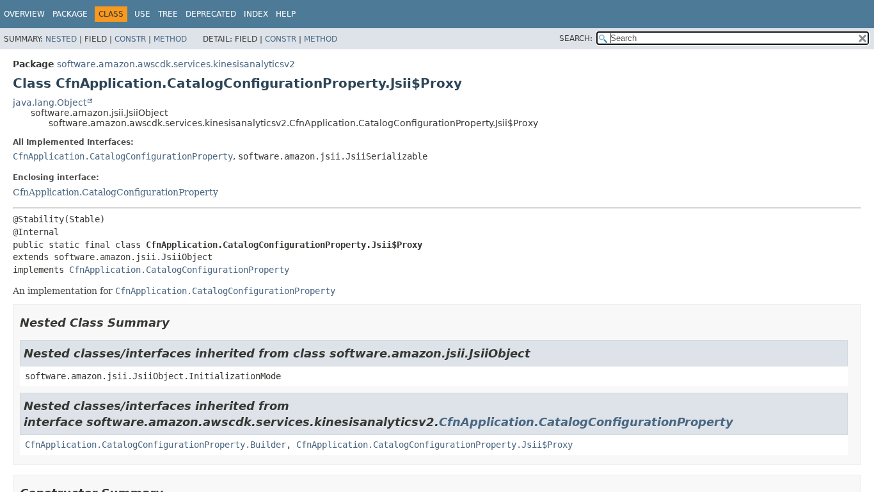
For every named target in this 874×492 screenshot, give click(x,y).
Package (70, 14)
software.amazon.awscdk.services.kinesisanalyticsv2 (176, 64)
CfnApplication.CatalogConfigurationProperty (123, 156)
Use (142, 14)
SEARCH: (575, 38)
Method (170, 39)
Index (256, 14)
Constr (130, 39)
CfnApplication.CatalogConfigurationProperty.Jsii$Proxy (434, 444)
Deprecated (211, 14)
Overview (24, 14)
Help (286, 14)
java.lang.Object (49, 102)
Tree (168, 14)
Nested (61, 39)
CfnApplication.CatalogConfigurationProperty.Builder (155, 444)
